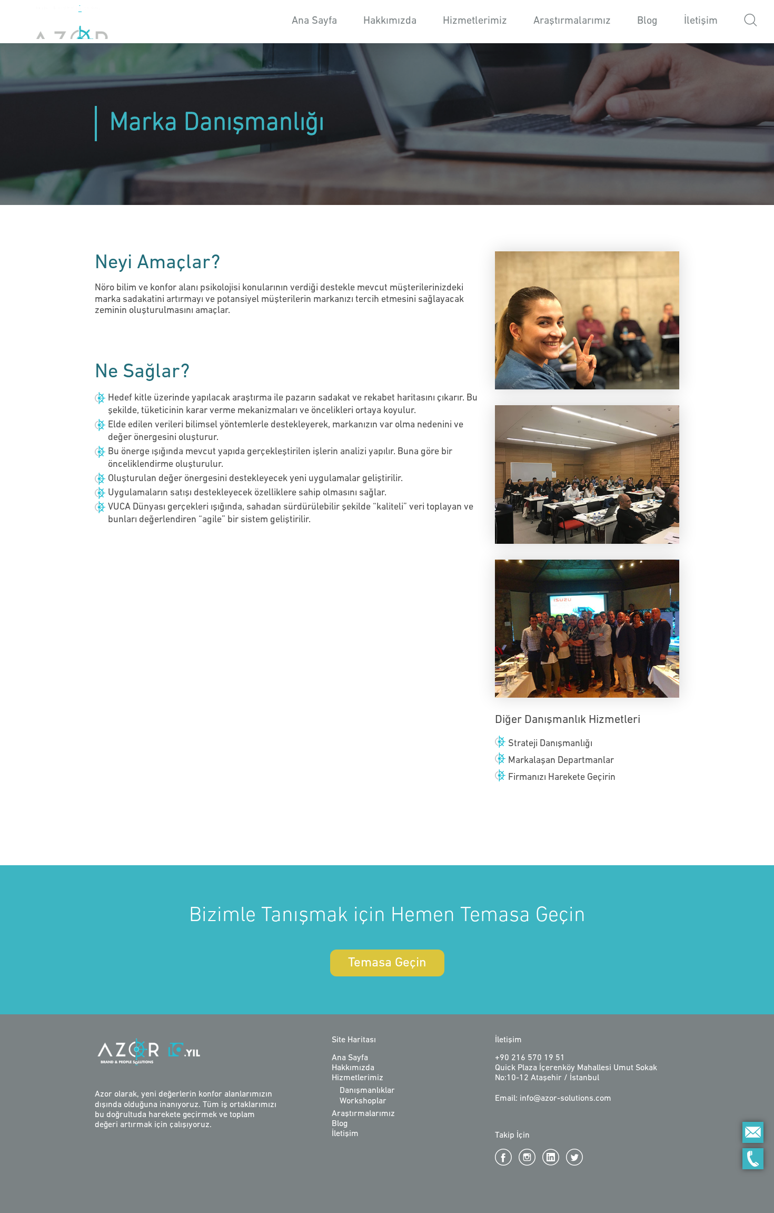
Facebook (503, 1157)
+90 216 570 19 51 (530, 1058)
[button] (750, 22)
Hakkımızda (389, 21)
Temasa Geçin (387, 963)
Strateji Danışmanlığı (550, 744)
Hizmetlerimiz (357, 1078)
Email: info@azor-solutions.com (553, 1098)
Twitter (574, 1157)
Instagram (527, 1157)
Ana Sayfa (314, 21)
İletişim (701, 21)
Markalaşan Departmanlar (561, 761)
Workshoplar (363, 1101)
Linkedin (550, 1157)
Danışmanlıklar (367, 1091)
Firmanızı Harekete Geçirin (562, 777)
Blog (647, 21)
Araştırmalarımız (572, 21)
